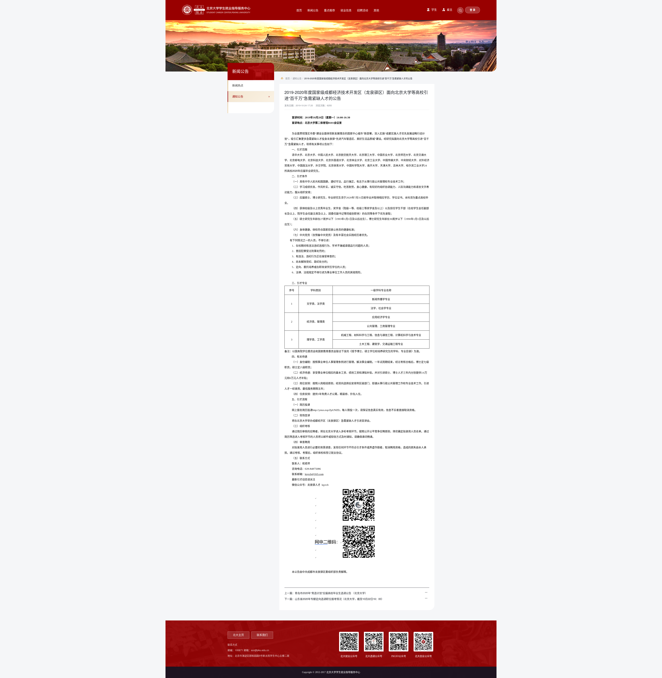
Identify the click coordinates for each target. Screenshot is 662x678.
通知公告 (237, 96)
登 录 (472, 10)
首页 (287, 78)
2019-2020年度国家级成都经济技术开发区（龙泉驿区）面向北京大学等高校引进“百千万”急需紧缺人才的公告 (358, 78)
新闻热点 (237, 85)
